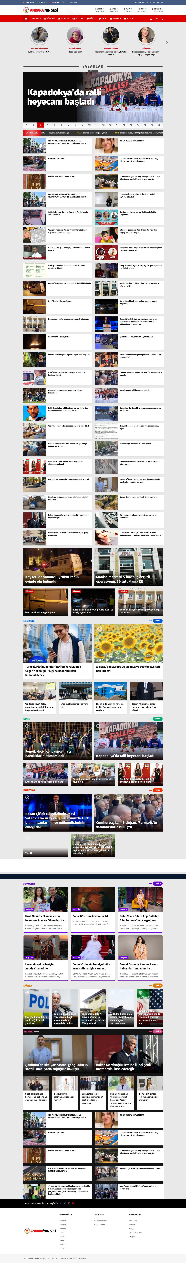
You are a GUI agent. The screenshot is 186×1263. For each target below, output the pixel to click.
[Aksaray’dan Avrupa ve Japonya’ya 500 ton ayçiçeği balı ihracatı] (128, 643)
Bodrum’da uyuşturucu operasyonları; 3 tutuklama (120, 133)
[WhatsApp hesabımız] (162, 3)
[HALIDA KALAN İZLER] (34, 171)
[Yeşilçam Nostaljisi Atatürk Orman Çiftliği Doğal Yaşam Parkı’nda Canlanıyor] (34, 242)
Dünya (92, 18)
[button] (26, 18)
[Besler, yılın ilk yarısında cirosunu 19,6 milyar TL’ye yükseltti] (146, 691)
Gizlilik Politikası (135, 1232)
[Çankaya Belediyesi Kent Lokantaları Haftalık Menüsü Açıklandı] (34, 278)
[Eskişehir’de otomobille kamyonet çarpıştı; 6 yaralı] (34, 491)
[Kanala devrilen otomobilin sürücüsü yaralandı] (106, 509)
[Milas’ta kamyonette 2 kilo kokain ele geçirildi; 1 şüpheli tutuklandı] (34, 456)
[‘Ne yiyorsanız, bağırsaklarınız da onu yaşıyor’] (65, 1083)
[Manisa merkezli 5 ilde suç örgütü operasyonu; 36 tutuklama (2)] (106, 295)
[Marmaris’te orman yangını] (34, 349)
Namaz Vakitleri (100, 1221)
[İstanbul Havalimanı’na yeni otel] (75, 691)
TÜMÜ (93, 71)
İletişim (132, 1236)
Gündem (51, 18)
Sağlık (130, 18)
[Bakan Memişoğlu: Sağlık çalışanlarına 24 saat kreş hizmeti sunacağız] (93, 1083)
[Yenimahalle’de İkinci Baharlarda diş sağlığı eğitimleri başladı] (106, 206)
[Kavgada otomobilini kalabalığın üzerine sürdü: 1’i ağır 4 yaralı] (106, 473)
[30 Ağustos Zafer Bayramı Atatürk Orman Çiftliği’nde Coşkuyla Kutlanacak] (106, 260)
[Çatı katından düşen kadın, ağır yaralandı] (106, 349)
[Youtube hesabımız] (158, 3)
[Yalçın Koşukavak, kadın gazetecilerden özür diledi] (34, 438)
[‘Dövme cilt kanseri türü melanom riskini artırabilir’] (150, 1083)
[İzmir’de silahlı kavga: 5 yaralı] (34, 313)
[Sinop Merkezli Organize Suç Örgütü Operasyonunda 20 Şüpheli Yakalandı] (106, 278)
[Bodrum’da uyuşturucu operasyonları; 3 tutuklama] (34, 331)
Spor (103, 18)
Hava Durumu (99, 1225)
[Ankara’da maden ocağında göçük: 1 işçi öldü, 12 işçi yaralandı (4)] (106, 367)
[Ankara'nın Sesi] (40, 12)
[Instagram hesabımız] (154, 3)
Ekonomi (65, 18)
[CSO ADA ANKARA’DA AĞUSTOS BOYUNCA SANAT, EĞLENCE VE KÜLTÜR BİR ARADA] (106, 171)
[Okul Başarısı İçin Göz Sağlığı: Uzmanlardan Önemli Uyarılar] (34, 260)
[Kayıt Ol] (151, 18)
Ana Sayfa (133, 1221)
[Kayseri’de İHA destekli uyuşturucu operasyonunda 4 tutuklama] (106, 420)
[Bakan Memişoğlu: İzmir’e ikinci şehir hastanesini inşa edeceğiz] (34, 527)
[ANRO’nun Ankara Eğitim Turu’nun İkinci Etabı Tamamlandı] (106, 1198)
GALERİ (30, 2)
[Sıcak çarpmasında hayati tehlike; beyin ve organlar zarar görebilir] (36, 1083)
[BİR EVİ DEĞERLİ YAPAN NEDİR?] (106, 153)
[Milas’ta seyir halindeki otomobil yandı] (106, 456)
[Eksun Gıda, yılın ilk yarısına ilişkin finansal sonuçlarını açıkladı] (110, 691)
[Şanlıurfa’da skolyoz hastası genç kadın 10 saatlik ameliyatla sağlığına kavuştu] (106, 491)
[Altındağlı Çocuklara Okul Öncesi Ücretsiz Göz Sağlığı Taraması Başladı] (106, 242)
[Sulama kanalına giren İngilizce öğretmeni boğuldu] (34, 367)
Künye (61, 1248)
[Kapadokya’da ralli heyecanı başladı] (106, 402)
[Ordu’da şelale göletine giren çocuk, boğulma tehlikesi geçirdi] (34, 384)
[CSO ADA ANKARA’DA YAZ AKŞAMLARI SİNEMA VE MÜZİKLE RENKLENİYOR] (34, 1180)
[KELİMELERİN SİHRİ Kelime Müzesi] (34, 189)
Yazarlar (36, 18)
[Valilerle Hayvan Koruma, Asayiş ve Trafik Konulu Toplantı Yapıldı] (34, 224)
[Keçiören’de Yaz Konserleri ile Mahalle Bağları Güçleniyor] (106, 224)
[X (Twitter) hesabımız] (150, 3)
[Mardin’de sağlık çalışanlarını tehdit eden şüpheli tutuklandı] (34, 509)
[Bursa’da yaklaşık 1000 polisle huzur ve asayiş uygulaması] (106, 313)
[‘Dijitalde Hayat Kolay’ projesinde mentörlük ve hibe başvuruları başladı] (39, 691)
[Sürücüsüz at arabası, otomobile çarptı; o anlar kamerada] (106, 527)
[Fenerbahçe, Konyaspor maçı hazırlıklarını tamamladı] (34, 402)
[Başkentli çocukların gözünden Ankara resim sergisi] (106, 1180)
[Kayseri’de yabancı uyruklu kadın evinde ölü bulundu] (34, 295)
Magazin (117, 18)
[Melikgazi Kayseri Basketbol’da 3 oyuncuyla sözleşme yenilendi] (34, 473)
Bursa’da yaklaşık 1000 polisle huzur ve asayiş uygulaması (62, 133)
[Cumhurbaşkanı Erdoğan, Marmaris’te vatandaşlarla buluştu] (106, 384)
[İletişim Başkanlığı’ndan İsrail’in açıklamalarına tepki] (106, 438)
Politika (79, 18)
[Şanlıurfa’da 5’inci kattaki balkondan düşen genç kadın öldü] (34, 545)
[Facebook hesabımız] (147, 3)
